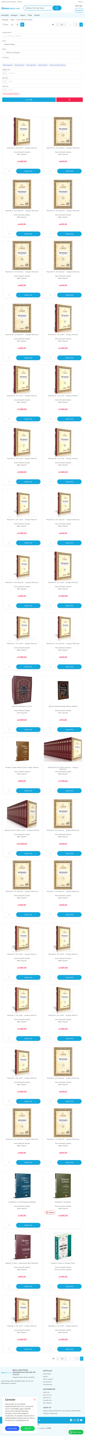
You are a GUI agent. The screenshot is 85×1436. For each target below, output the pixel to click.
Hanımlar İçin (47, 1395)
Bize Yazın (77, 1432)
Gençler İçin (47, 1397)
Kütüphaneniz (47, 1384)
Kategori (14, 15)
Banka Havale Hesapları (9, 2)
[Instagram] (77, 1420)
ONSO (49, 1428)
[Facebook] (71, 1420)
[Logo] (10, 8)
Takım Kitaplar (48, 1379)
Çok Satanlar (47, 1382)
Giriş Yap (78, 6)
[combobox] (42, 61)
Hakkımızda (47, 1374)
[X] (74, 1420)
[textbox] (42, 61)
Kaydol (79, 10)
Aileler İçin (46, 1392)
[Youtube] (81, 1420)
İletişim (20, 2)
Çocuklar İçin (47, 1400)
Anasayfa (5, 15)
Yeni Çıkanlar (47, 1403)
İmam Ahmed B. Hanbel (22, 152)
